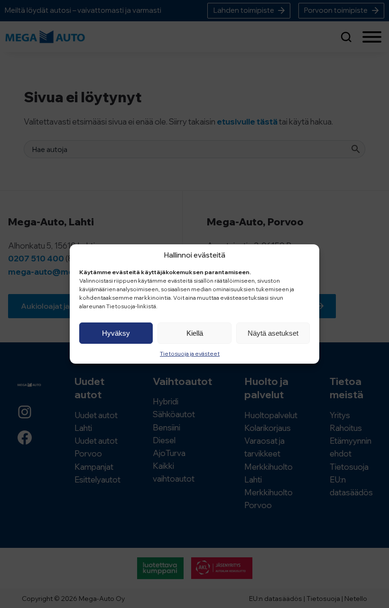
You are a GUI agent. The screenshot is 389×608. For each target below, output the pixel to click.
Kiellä (194, 333)
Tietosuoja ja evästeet (190, 353)
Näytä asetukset (273, 333)
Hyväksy (116, 333)
